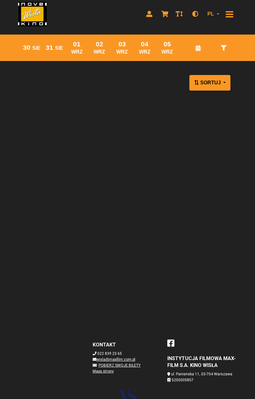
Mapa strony (103, 371)
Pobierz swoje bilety (120, 365)
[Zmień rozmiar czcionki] (179, 14)
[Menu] (229, 14)
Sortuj (210, 82)
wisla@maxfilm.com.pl (115, 359)
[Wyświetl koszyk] (164, 14)
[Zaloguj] (149, 14)
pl (210, 13)
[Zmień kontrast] (195, 14)
